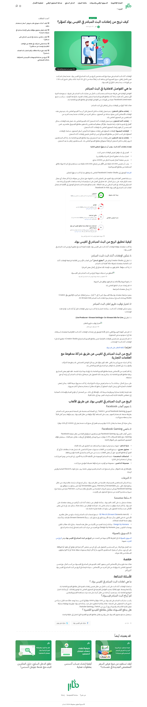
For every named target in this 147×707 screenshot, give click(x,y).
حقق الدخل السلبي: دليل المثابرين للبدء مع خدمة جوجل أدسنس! (34, 665)
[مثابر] (129, 6)
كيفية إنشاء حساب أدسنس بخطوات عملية (78, 665)
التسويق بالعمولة (126, 538)
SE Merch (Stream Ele (108, 514)
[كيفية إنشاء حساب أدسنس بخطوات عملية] (74, 650)
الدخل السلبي (93, 18)
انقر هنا (129, 172)
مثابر (96, 26)
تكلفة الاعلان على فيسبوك (115, 347)
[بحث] (17, 6)
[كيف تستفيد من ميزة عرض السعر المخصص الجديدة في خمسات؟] (114, 650)
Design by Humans (121, 524)
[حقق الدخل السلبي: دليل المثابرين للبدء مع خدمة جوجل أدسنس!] (34, 650)
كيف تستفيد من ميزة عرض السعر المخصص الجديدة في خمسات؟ (115, 665)
